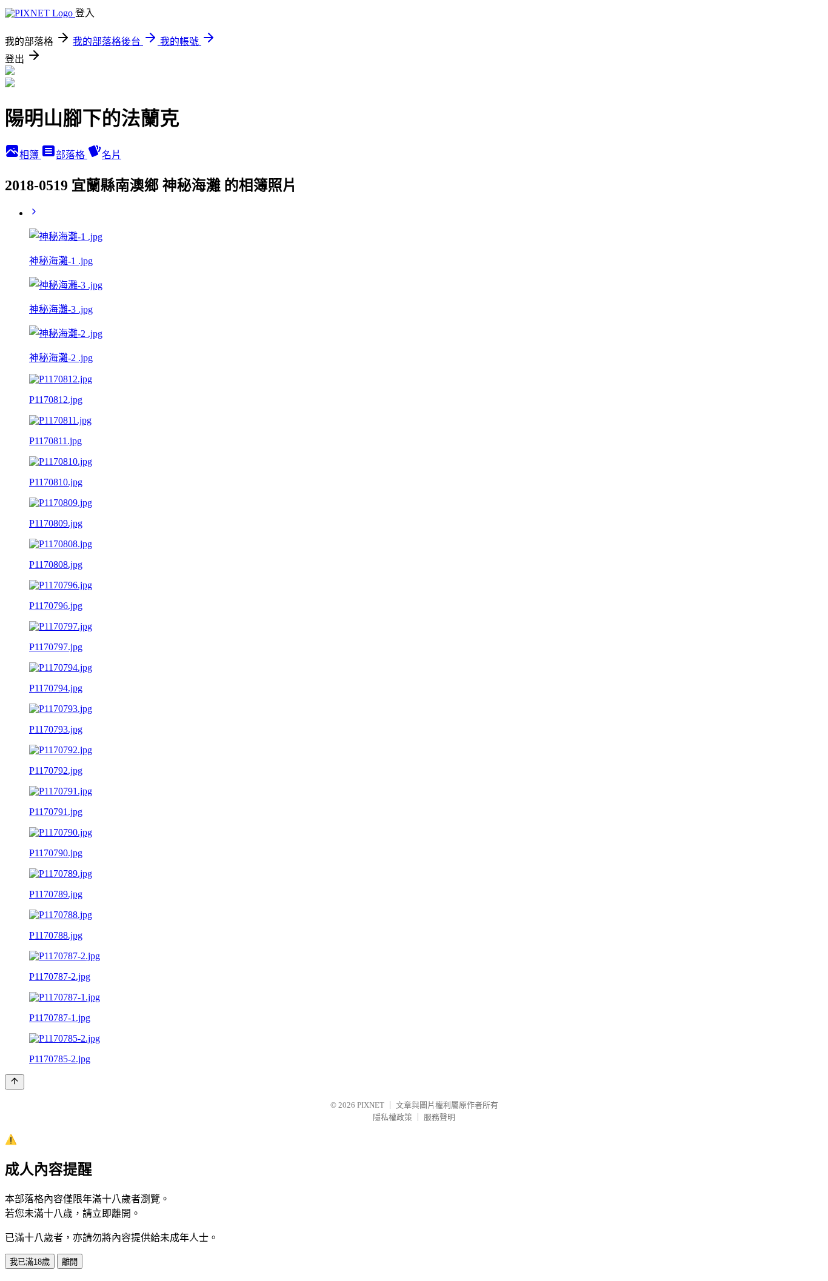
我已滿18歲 (30, 1261)
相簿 (30, 155)
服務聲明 (439, 1117)
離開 (70, 1261)
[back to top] (14, 1082)
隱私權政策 (392, 1117)
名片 (111, 155)
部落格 (71, 155)
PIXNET (370, 1105)
